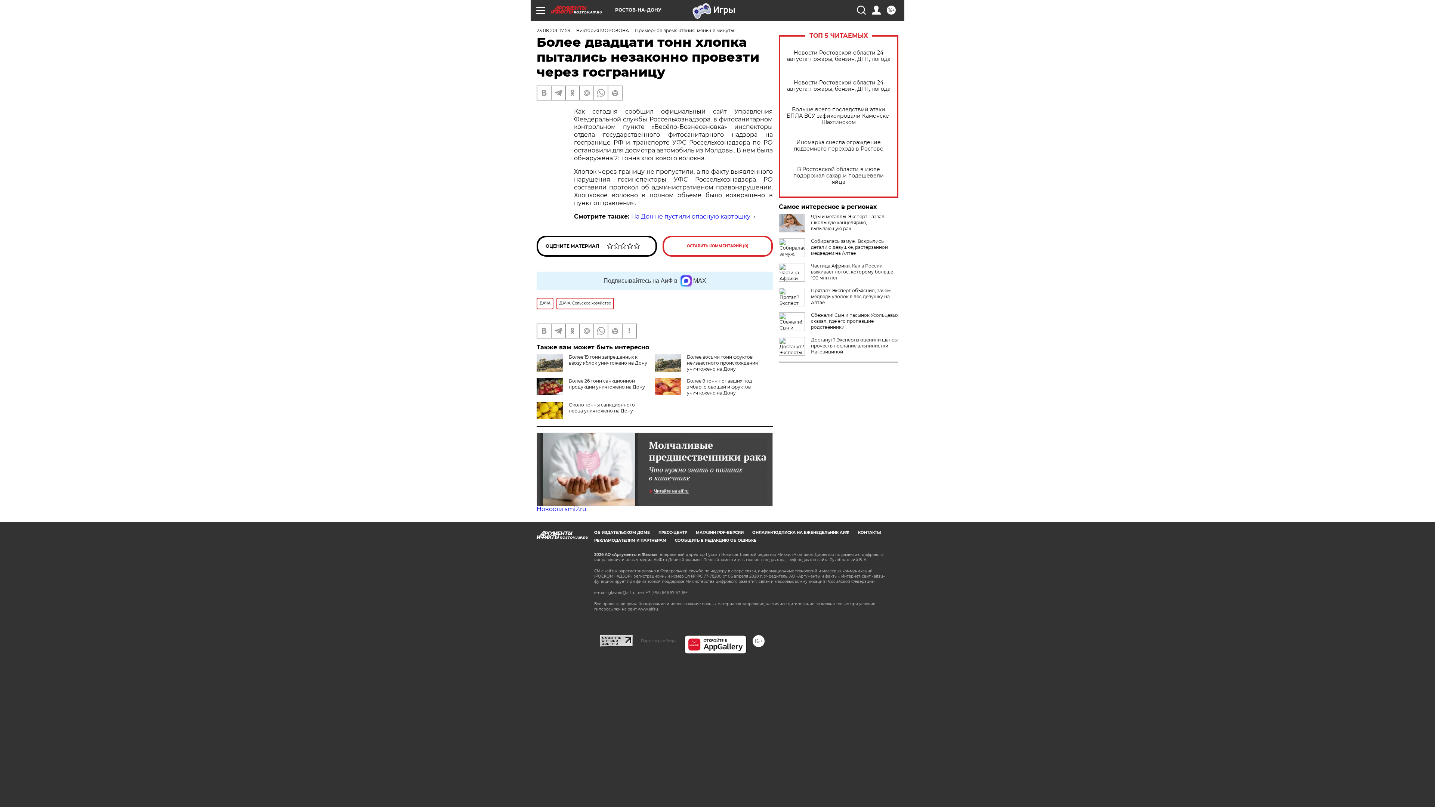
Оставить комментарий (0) (718, 246)
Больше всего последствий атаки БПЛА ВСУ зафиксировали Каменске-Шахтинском (839, 116)
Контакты (869, 532)
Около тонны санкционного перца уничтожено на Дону (602, 408)
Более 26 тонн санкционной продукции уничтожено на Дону (607, 384)
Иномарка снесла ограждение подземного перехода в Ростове (838, 145)
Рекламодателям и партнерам (630, 540)
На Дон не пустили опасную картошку (690, 216)
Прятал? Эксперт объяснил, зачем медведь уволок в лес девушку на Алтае (851, 296)
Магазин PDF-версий (720, 532)
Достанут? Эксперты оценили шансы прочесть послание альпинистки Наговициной (854, 346)
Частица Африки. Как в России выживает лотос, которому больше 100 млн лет (852, 272)
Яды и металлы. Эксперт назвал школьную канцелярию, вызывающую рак (848, 222)
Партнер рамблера (658, 641)
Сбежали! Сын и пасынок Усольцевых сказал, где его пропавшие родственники (854, 321)
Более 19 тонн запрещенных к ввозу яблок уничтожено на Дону (608, 360)
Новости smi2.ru (561, 509)
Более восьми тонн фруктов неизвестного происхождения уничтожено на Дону (722, 363)
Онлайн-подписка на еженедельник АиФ (800, 532)
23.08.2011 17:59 (553, 30)
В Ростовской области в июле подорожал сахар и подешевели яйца (838, 175)
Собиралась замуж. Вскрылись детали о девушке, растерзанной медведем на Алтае (849, 247)
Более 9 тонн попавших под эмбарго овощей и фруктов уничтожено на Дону (719, 387)
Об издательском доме (622, 532)
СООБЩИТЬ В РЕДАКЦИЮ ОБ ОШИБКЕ (715, 540)
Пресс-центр (672, 532)
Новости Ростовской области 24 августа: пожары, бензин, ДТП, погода (839, 56)
